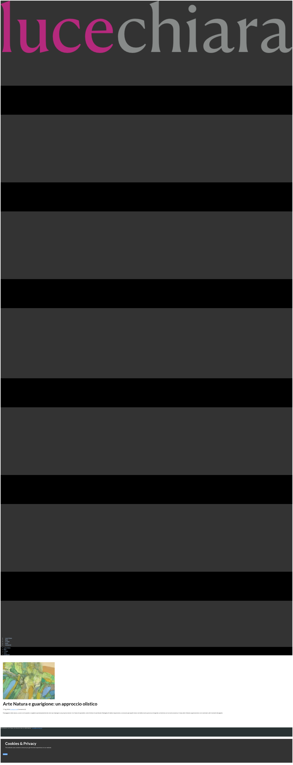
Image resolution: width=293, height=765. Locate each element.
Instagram (7, 654)
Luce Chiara (7, 648)
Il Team (6, 651)
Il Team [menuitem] (7, 641)
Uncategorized (13, 709)
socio (5, 653)
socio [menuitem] (6, 643)
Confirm (5, 754)
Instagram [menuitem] (8, 645)
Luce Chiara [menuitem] (8, 638)
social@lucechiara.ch (37, 728)
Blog (5, 649)
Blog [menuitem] (6, 640)
